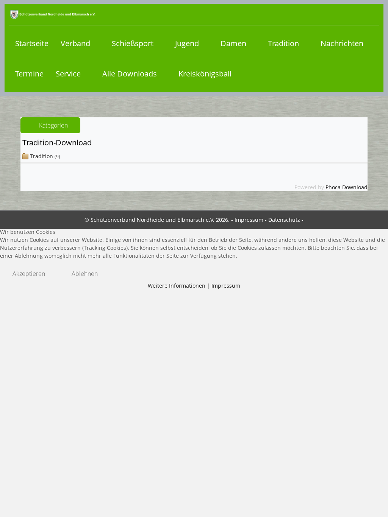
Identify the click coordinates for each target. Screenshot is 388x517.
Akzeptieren (29, 273)
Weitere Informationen (176, 285)
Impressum (225, 285)
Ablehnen (85, 273)
